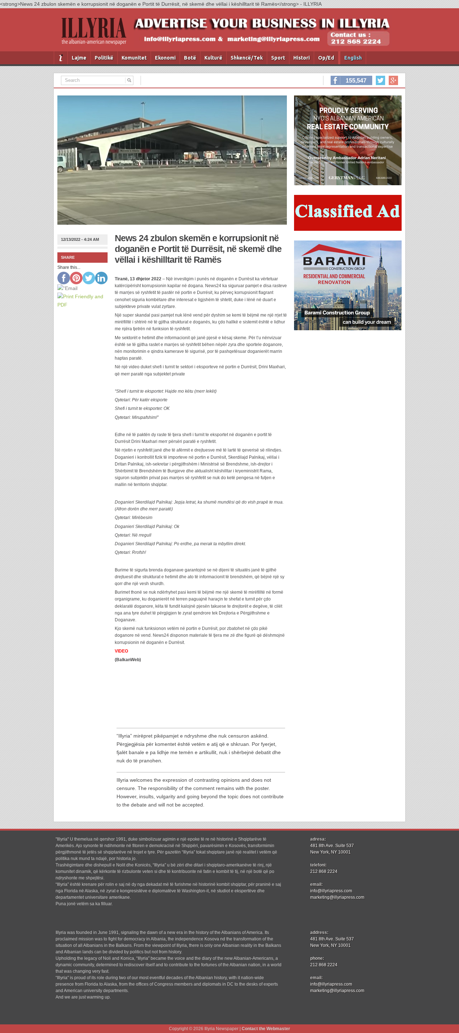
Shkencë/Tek (247, 58)
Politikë (104, 58)
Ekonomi (165, 58)
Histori (301, 58)
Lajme (79, 58)
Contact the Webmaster (266, 1028)
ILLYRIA (97, 34)
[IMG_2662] (348, 183)
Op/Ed (326, 58)
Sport (278, 58)
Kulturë (213, 58)
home (61, 57)
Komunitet (134, 58)
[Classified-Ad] (348, 229)
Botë (190, 58)
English (353, 58)
